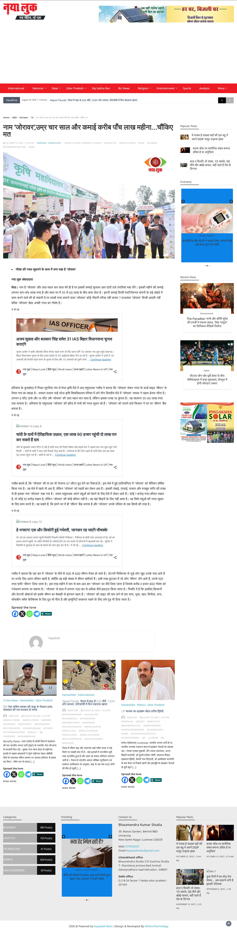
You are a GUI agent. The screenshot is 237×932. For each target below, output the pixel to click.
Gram (32, 147)
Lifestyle (207, 235)
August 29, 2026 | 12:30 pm (155, 717)
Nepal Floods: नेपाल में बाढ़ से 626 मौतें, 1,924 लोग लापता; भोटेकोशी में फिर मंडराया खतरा (93, 100)
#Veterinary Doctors (14, 147)
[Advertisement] (118, 56)
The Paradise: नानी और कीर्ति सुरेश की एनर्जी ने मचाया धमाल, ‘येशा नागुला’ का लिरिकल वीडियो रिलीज (207, 322)
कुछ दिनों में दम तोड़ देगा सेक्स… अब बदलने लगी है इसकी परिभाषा (219, 880)
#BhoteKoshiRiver (72, 714)
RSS (162, 737)
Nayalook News (103, 926)
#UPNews (48, 728)
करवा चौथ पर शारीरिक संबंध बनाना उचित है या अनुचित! (211, 150)
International (16, 88)
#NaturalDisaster (72, 726)
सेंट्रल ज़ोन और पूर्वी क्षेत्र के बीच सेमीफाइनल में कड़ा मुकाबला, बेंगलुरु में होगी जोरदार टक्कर (207, 379)
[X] (22, 614)
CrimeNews (9, 736)
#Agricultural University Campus (83, 143)
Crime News (10, 700)
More (221, 88)
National (38, 88)
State (55, 88)
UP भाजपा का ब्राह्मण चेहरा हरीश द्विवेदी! (142, 711)
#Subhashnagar (32, 728)
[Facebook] (15, 614)
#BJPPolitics (153, 721)
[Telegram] (37, 614)
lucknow (153, 737)
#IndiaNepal (88, 722)
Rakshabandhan (26, 736)
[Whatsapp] (29, 614)
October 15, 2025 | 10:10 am (20, 143)
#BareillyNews (31, 720)
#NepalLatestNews (89, 735)
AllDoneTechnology (156, 926)
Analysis (204, 88)
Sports (187, 88)
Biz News (124, 88)
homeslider (54, 143)
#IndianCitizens (70, 722)
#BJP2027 (140, 721)
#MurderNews (42, 724)
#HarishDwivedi (152, 725)
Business (75, 869)
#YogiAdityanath (130, 737)
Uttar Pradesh (75, 88)
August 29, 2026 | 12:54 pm (96, 710)
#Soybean (152, 143)
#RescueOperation (72, 739)
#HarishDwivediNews (132, 729)
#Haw (141, 143)
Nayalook (54, 638)
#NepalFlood (69, 730)
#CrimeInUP (9, 724)
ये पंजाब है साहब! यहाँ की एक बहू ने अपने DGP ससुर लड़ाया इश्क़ (210, 137)
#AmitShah (127, 721)
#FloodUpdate (87, 718)
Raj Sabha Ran (101, 88)
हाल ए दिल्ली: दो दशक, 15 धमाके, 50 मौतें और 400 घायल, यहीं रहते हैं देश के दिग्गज (210, 165)
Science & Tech (95, 869)
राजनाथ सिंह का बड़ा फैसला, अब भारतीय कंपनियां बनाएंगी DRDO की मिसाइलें (87, 877)
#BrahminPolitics (131, 725)
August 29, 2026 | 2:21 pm (37, 716)
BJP (41, 732)
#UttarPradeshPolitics (143, 733)
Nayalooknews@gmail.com (142, 850)
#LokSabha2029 (155, 729)
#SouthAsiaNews (94, 739)
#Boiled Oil (110, 143)
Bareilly (32, 732)
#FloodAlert (91, 714)
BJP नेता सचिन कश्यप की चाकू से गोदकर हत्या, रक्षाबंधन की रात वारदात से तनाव (28, 708)
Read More (9, 781)
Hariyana (42, 143)
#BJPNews (46, 720)
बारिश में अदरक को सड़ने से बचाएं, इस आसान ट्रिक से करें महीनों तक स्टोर (207, 242)
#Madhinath (25, 724)
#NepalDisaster (92, 726)
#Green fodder (127, 143)
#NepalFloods (69, 735)
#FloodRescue (69, 718)
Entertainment (166, 88)
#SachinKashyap (11, 728)
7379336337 (132, 846)
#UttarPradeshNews (14, 732)
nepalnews (68, 743)
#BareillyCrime (11, 720)
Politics (141, 704)
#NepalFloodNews (88, 730)
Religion (143, 88)
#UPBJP (124, 733)
